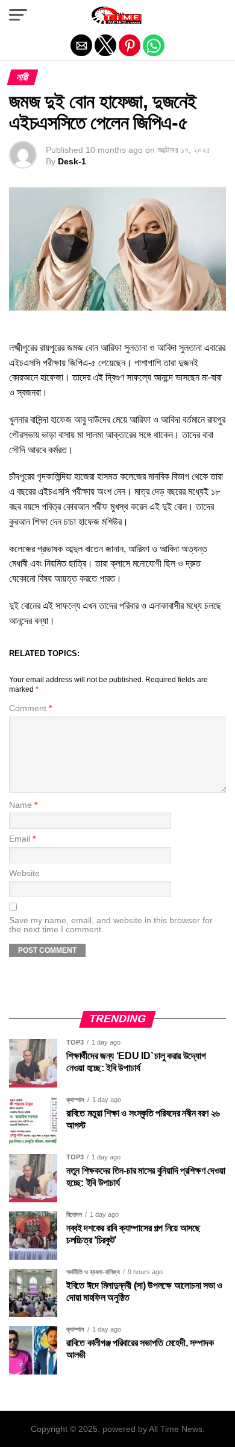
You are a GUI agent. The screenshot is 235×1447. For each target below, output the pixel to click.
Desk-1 (72, 161)
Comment (30, 708)
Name (23, 805)
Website (24, 873)
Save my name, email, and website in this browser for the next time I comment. (111, 925)
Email (22, 838)
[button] (18, 15)
